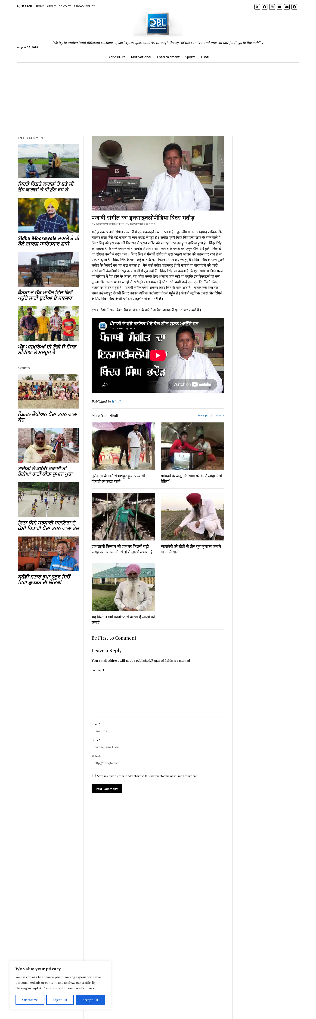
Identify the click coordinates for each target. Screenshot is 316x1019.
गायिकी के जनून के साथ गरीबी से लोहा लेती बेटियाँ (191, 478)
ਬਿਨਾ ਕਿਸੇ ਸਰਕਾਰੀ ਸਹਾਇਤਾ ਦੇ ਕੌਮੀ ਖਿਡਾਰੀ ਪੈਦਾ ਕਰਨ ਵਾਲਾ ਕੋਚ (48, 525)
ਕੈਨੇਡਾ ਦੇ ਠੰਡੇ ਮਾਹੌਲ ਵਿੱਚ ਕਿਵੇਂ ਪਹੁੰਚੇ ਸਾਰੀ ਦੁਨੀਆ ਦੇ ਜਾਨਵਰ (45, 295)
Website (97, 756)
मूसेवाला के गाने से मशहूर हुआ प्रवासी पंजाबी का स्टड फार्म (118, 478)
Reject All (60, 999)
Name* (96, 724)
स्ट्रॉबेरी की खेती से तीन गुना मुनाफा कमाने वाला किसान (191, 549)
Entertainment (168, 56)
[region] (60, 985)
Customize (30, 999)
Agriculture (116, 56)
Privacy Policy (84, 6)
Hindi (205, 56)
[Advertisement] (158, 99)
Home (40, 6)
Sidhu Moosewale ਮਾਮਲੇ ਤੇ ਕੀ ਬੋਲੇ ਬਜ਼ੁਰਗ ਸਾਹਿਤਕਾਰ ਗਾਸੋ (48, 240)
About (51, 6)
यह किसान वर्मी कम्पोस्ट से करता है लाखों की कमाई (123, 619)
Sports (190, 56)
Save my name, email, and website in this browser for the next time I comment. (147, 776)
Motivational (141, 56)
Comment (98, 670)
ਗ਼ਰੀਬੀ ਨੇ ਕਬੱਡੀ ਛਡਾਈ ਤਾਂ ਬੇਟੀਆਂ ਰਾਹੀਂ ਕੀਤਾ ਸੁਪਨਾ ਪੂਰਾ (45, 471)
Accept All (90, 999)
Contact (65, 6)
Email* (96, 740)
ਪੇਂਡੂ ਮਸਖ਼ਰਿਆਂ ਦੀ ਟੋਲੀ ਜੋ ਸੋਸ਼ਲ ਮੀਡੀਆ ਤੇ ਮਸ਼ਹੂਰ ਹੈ (47, 349)
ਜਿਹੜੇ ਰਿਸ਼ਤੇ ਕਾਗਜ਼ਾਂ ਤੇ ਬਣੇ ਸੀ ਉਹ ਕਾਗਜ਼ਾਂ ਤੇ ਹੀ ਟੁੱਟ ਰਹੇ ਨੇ (45, 186)
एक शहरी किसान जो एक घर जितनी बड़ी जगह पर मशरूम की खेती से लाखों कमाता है (122, 549)
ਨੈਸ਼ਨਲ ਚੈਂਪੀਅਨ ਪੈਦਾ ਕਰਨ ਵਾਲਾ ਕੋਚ (47, 416)
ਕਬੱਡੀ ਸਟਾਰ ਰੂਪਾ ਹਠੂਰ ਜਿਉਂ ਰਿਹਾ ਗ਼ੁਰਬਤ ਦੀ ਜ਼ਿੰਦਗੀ (44, 579)
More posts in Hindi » (211, 415)
